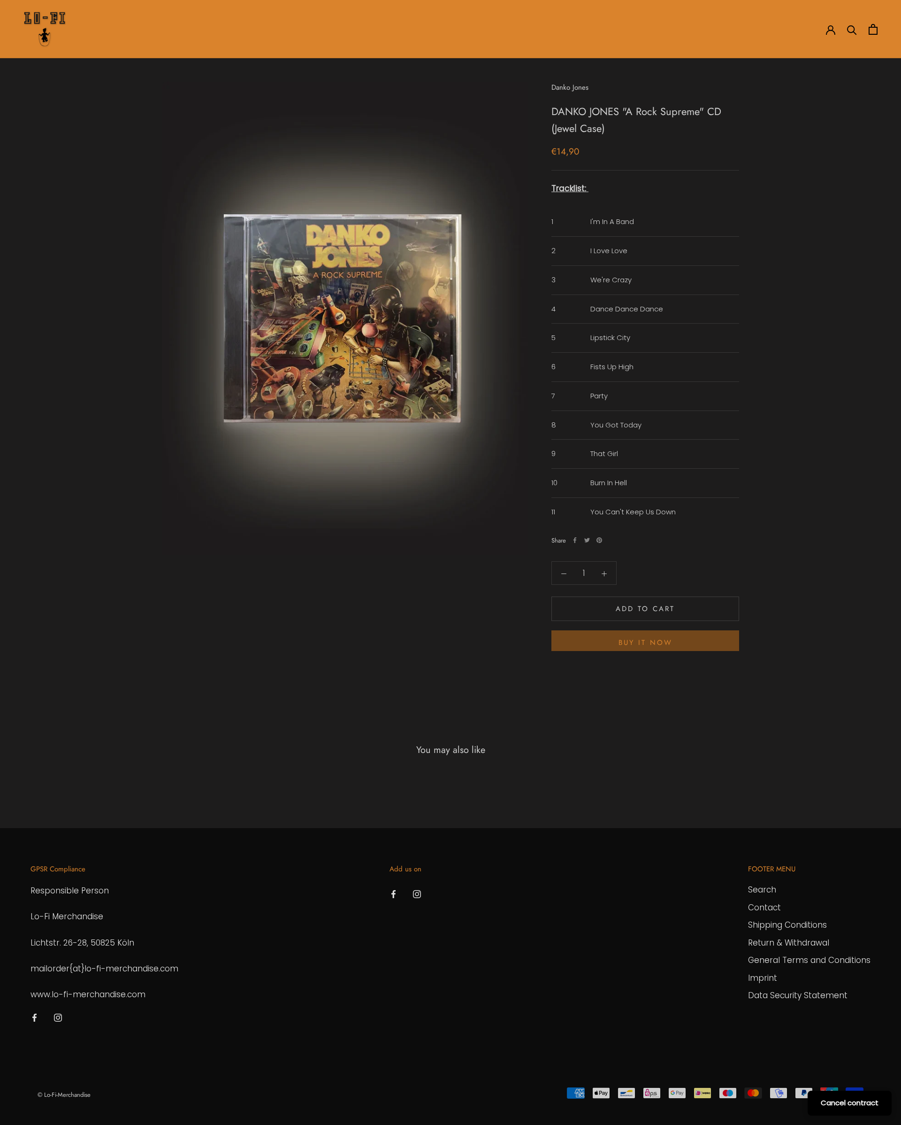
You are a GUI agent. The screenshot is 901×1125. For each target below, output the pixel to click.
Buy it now (645, 642)
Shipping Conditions (787, 925)
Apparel (133, 29)
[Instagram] (58, 1017)
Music (228, 29)
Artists (93, 29)
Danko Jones (569, 87)
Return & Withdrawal (788, 942)
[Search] (852, 29)
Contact (764, 907)
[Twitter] (587, 540)
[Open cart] (873, 29)
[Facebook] (575, 540)
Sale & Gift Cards (283, 29)
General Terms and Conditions (809, 960)
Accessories (182, 29)
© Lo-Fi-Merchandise (64, 1094)
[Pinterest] (599, 540)
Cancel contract (849, 1103)
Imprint (762, 978)
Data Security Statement (798, 995)
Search (762, 889)
